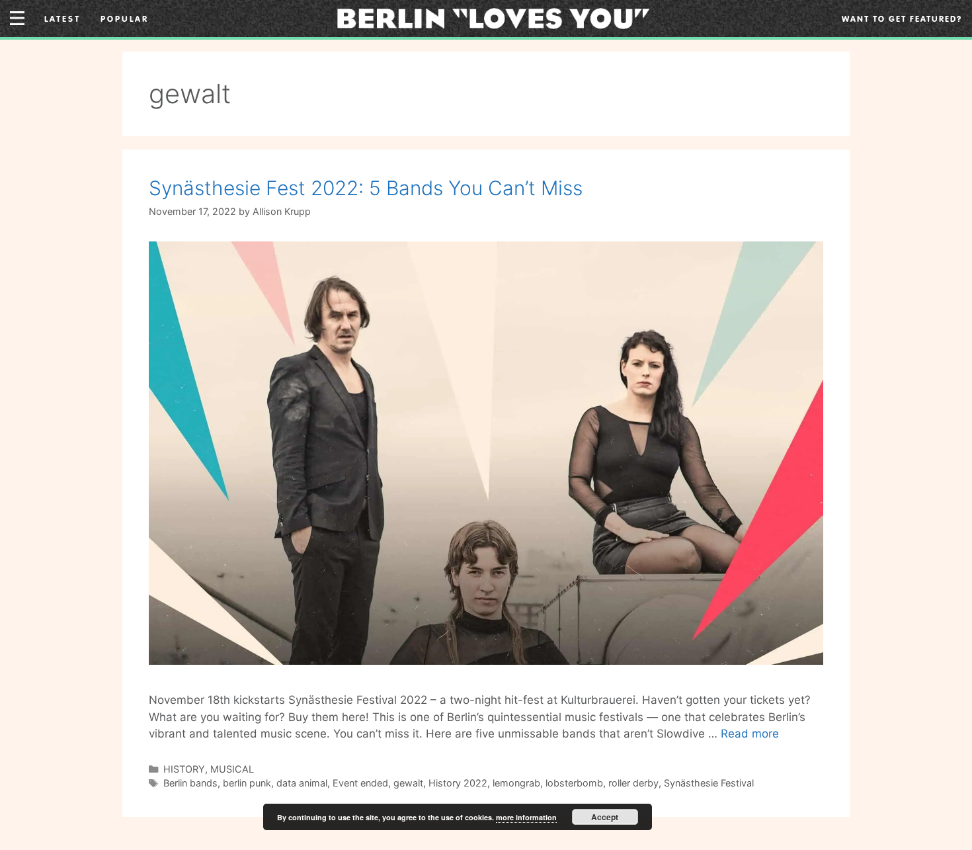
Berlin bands (190, 782)
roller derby (633, 782)
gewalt (408, 782)
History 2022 (457, 782)
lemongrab (516, 782)
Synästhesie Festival (709, 782)
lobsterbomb (574, 782)
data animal (301, 782)
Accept (604, 817)
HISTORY (184, 769)
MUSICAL (232, 769)
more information (526, 817)
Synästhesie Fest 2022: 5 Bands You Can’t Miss (366, 188)
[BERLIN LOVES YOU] (493, 17)
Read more (750, 733)
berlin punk (247, 782)
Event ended (360, 782)
